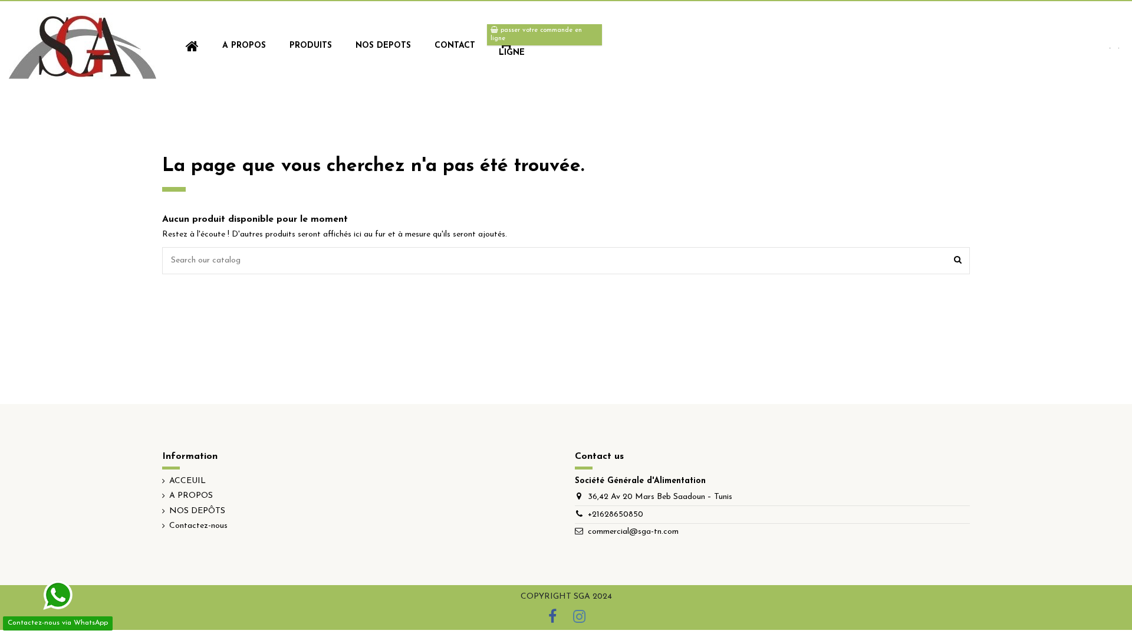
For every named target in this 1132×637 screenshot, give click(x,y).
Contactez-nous (198, 525)
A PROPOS (191, 495)
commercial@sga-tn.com (633, 531)
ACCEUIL (187, 481)
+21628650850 (615, 514)
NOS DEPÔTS (197, 511)
